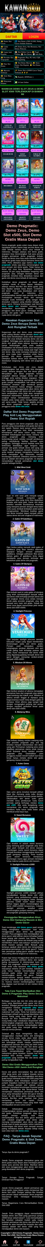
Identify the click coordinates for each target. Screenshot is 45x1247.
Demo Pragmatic (24, 1233)
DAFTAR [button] (11, 37)
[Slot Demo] (23, 790)
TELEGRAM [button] (28, 1245)
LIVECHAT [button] (40, 1245)
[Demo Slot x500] (23, 494)
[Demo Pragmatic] (22, 11)
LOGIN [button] (5, 1245)
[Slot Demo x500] (23, 637)
